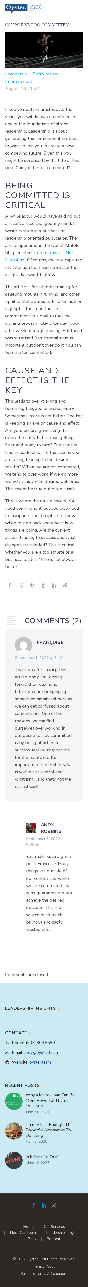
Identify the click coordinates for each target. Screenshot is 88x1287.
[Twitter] (21, 587)
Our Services (54, 1227)
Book (32, 1239)
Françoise (50, 642)
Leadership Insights (62, 1233)
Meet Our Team (23, 1233)
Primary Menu (78, 9)
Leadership (16, 74)
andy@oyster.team (41, 1052)
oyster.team (40, 1062)
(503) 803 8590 (40, 1043)
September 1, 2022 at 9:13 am (42, 657)
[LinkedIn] (54, 587)
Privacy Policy (44, 1266)
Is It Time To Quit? (43, 1157)
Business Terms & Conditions (44, 1273)
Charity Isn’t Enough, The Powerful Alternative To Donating (49, 1130)
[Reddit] (65, 587)
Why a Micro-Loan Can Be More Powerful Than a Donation (50, 1101)
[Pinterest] (32, 587)
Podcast (53, 1239)
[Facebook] (10, 587)
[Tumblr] (43, 587)
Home (28, 1227)
